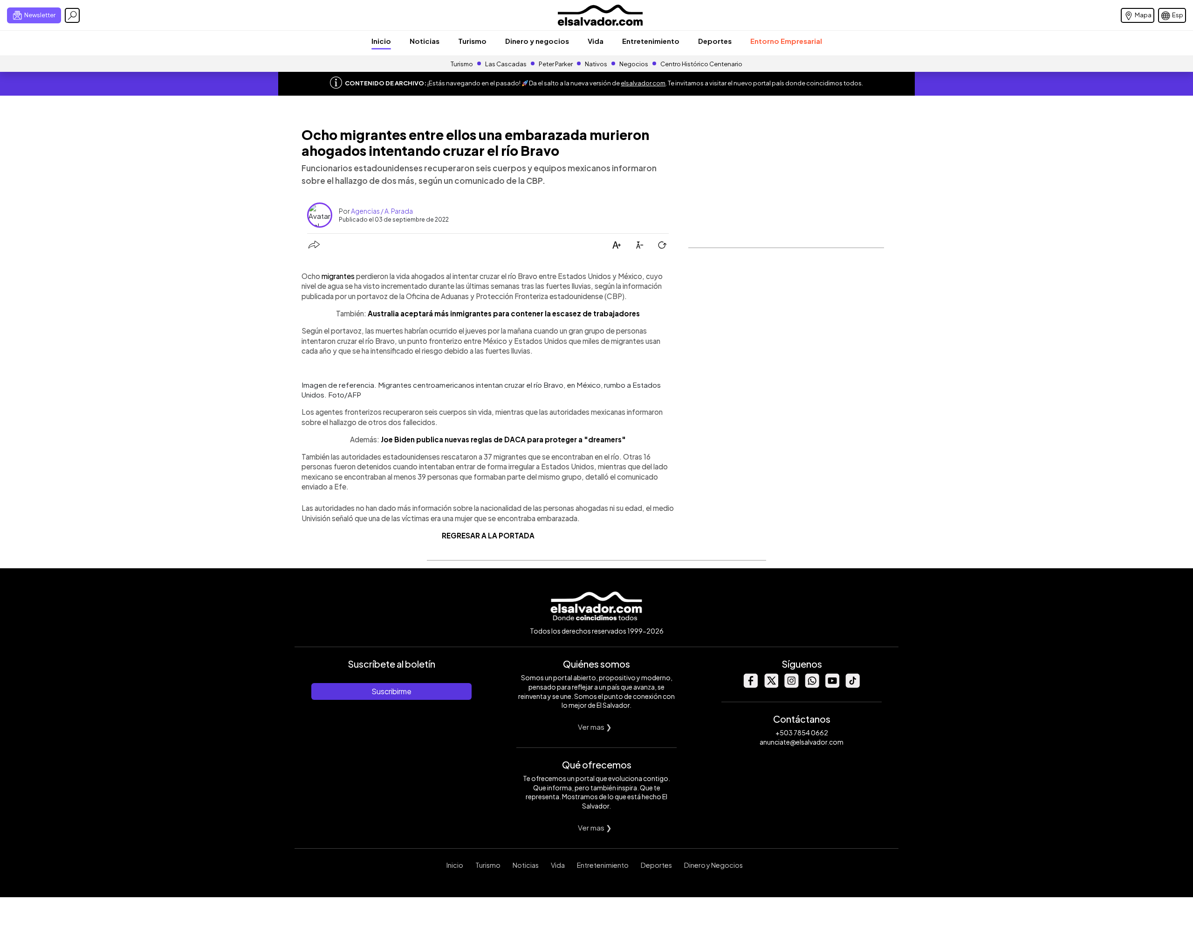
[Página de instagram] (791, 685)
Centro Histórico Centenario (701, 64)
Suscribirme (391, 691)
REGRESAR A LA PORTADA (488, 535)
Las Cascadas (506, 64)
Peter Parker (556, 64)
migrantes (338, 276)
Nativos (596, 64)
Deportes (715, 40)
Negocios (633, 64)
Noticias (424, 40)
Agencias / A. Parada (382, 211)
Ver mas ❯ (595, 726)
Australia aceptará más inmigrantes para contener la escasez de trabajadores (504, 313)
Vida (595, 40)
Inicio (381, 40)
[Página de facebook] (750, 685)
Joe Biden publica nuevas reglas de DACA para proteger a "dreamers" (503, 439)
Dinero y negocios (537, 40)
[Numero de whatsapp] (811, 685)
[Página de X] (770, 685)
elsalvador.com (643, 83)
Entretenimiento (650, 40)
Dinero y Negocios (713, 865)
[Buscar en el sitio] (72, 15)
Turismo (472, 40)
